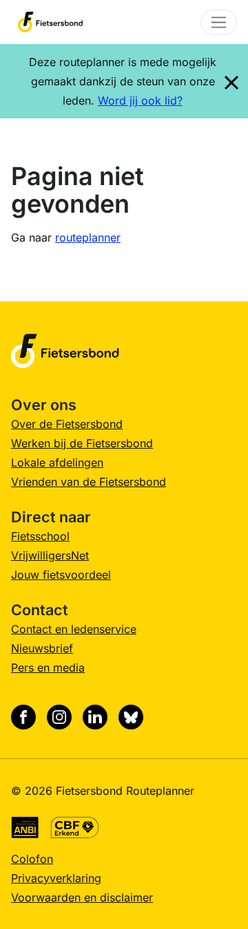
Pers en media (48, 667)
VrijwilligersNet (50, 555)
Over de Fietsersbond (67, 424)
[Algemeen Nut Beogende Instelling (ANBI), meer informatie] (25, 826)
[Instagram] (59, 717)
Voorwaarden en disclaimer (82, 897)
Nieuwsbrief (42, 648)
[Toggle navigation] (218, 22)
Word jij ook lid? (140, 100)
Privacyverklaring (56, 878)
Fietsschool (40, 536)
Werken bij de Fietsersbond (82, 443)
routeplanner (88, 237)
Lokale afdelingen (57, 462)
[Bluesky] (130, 717)
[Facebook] (23, 717)
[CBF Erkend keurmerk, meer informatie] (74, 826)
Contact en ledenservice (73, 629)
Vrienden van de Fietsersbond (88, 482)
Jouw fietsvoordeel (61, 574)
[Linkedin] (95, 717)
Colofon (32, 859)
